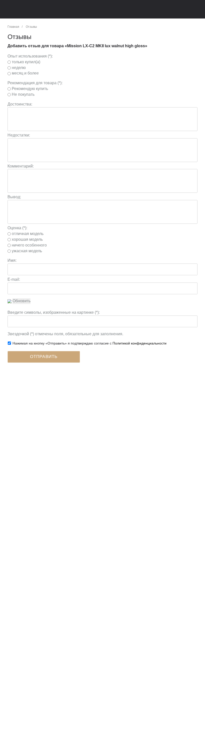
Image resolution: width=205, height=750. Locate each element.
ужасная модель (27, 251)
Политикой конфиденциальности (139, 343)
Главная (13, 26)
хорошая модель (27, 239)
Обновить (21, 301)
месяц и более (25, 73)
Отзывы (31, 26)
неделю (19, 68)
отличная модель (28, 234)
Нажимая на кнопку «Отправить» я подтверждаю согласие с (89, 343)
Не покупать (23, 94)
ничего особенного (29, 245)
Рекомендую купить (30, 88)
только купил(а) (26, 62)
